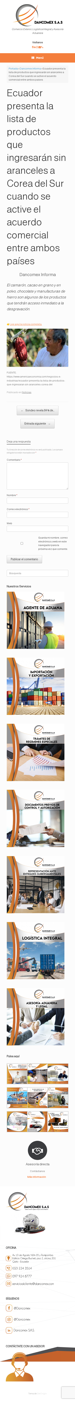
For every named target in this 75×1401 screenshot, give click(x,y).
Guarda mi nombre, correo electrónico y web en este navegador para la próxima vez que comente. (53, 543)
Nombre (12, 495)
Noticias (26, 392)
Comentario (14, 459)
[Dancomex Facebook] (32, 47)
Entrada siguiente (37, 423)
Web (9, 523)
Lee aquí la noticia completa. (26, 324)
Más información (36, 1176)
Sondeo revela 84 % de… (37, 410)
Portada (13, 68)
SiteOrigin (42, 1393)
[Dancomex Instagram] (37, 47)
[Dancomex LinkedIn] (34, 47)
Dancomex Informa (30, 68)
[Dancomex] (37, 15)
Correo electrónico (18, 509)
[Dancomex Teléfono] (42, 47)
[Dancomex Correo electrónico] (39, 47)
